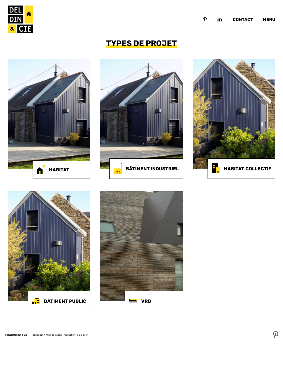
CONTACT (243, 19)
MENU (269, 19)
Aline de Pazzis (54, 334)
